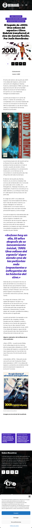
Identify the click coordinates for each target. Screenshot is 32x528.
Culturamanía (16, 71)
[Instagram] (8, 472)
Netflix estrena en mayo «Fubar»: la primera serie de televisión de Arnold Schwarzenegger (23, 439)
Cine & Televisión (16, 16)
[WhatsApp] (24, 63)
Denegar (16, 517)
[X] (16, 63)
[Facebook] (13, 63)
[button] (29, 496)
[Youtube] (16, 472)
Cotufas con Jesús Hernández (16, 18)
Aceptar (16, 513)
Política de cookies (14, 525)
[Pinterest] (20, 63)
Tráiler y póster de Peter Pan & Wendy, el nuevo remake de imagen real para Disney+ (8, 439)
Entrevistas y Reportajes (16, 21)
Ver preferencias (16, 522)
